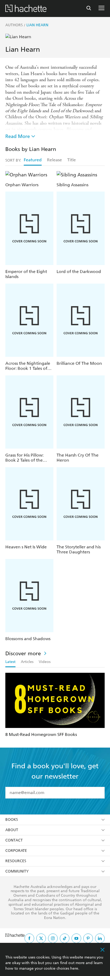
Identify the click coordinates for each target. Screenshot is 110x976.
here (74, 968)
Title (71, 159)
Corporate (16, 850)
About (11, 830)
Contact (14, 840)
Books (11, 819)
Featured (33, 159)
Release (54, 159)
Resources (15, 861)
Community (17, 871)
